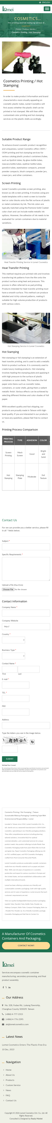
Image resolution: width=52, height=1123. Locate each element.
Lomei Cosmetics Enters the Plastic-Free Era (24, 1044)
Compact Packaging (33, 907)
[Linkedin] (9, 987)
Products (10, 1080)
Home (18, 29)
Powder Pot (10, 911)
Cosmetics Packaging (12, 914)
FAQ (8, 1095)
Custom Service (29, 29)
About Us (10, 1075)
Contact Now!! (26, 946)
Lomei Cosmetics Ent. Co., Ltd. (32, 1113)
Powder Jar (38, 904)
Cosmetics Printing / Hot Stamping (26, 32)
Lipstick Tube (9, 904)
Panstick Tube (20, 904)
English (46, 2)
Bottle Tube (29, 904)
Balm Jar (44, 907)
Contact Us (35, 914)
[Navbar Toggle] (47, 8)
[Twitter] (6, 987)
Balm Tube (22, 907)
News (8, 1090)
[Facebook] (3, 987)
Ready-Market (37, 1119)
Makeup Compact (11, 907)
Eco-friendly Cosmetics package (34, 911)
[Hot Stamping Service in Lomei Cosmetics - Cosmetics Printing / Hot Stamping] (26, 329)
